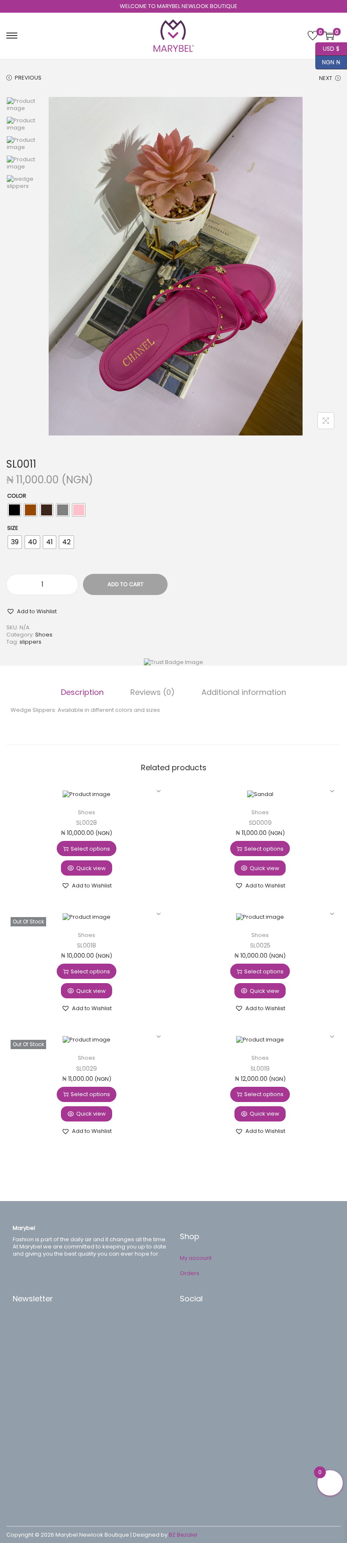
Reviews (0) (152, 692)
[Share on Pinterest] (194, 1337)
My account (196, 1258)
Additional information (243, 692)
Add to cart (125, 584)
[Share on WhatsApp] (194, 1350)
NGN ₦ (327, 61)
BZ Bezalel (183, 1535)
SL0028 (86, 822)
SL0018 (86, 945)
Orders (189, 1273)
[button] (31, 611)
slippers (30, 642)
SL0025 (260, 945)
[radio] (14, 510)
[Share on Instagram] (194, 1362)
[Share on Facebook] (194, 1324)
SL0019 (260, 1068)
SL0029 (86, 1068)
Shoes (43, 635)
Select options (90, 849)
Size (12, 528)
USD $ (327, 47)
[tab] (82, 692)
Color (16, 496)
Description (82, 692)
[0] (313, 35)
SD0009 (260, 822)
